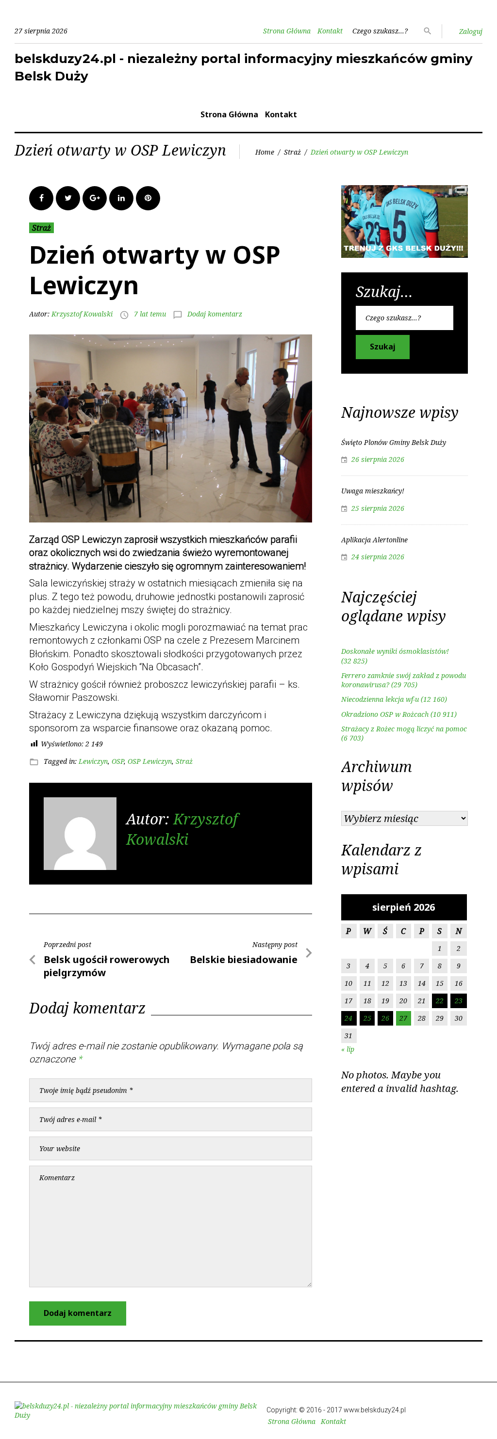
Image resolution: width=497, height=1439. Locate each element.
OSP (118, 761)
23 (459, 1000)
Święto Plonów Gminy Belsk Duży (393, 442)
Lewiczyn (93, 761)
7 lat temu (150, 313)
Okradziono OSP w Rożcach (385, 714)
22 (440, 1000)
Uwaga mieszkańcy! (372, 490)
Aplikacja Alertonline (374, 539)
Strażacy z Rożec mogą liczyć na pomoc (404, 728)
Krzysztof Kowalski (82, 313)
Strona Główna (287, 30)
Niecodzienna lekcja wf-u (380, 699)
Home (264, 152)
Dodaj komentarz (214, 313)
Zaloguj (470, 31)
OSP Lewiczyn (150, 761)
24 (348, 1018)
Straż (292, 152)
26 (385, 1018)
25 (367, 1018)
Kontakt (330, 30)
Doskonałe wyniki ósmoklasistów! (395, 651)
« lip (347, 1049)
